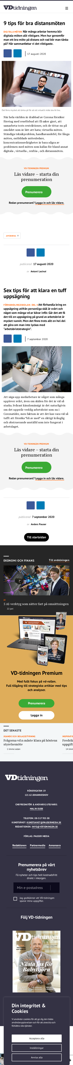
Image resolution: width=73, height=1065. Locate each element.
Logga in (37, 715)
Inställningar (37, 1048)
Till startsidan (36, 537)
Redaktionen (19, 845)
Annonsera (55, 845)
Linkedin (36, 924)
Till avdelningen (59, 560)
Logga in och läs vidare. (49, 202)
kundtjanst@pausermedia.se (44, 822)
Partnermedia (37, 845)
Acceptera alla (36, 1038)
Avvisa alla (37, 1057)
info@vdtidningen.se (45, 826)
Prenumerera (34, 192)
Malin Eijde (36, 808)
